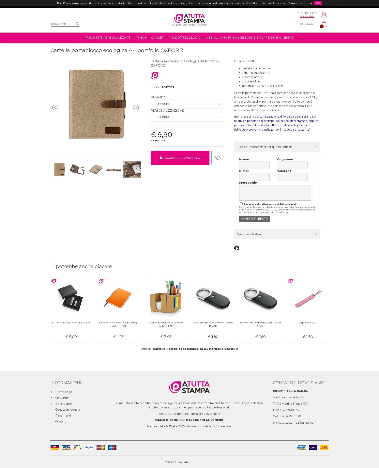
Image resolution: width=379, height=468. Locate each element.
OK (318, 3)
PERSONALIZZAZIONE (167, 110)
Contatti (61, 421)
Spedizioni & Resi (249, 234)
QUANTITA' (158, 97)
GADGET (157, 37)
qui (310, 3)
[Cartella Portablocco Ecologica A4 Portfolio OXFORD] (95, 147)
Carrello (307, 23)
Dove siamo (63, 403)
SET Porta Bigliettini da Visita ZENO (71, 322)
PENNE (140, 37)
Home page (63, 392)
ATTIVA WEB (182, 461)
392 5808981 (307, 16)
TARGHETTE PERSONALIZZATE (107, 37)
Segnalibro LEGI (308, 322)
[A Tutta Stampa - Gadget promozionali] (189, 30)
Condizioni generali (68, 409)
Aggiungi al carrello (181, 158)
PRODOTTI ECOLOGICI (184, 37)
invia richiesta (254, 219)
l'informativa (301, 207)
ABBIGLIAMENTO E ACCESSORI (229, 37)
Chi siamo (62, 398)
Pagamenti (63, 415)
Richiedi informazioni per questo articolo (265, 147)
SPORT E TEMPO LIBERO (275, 37)
